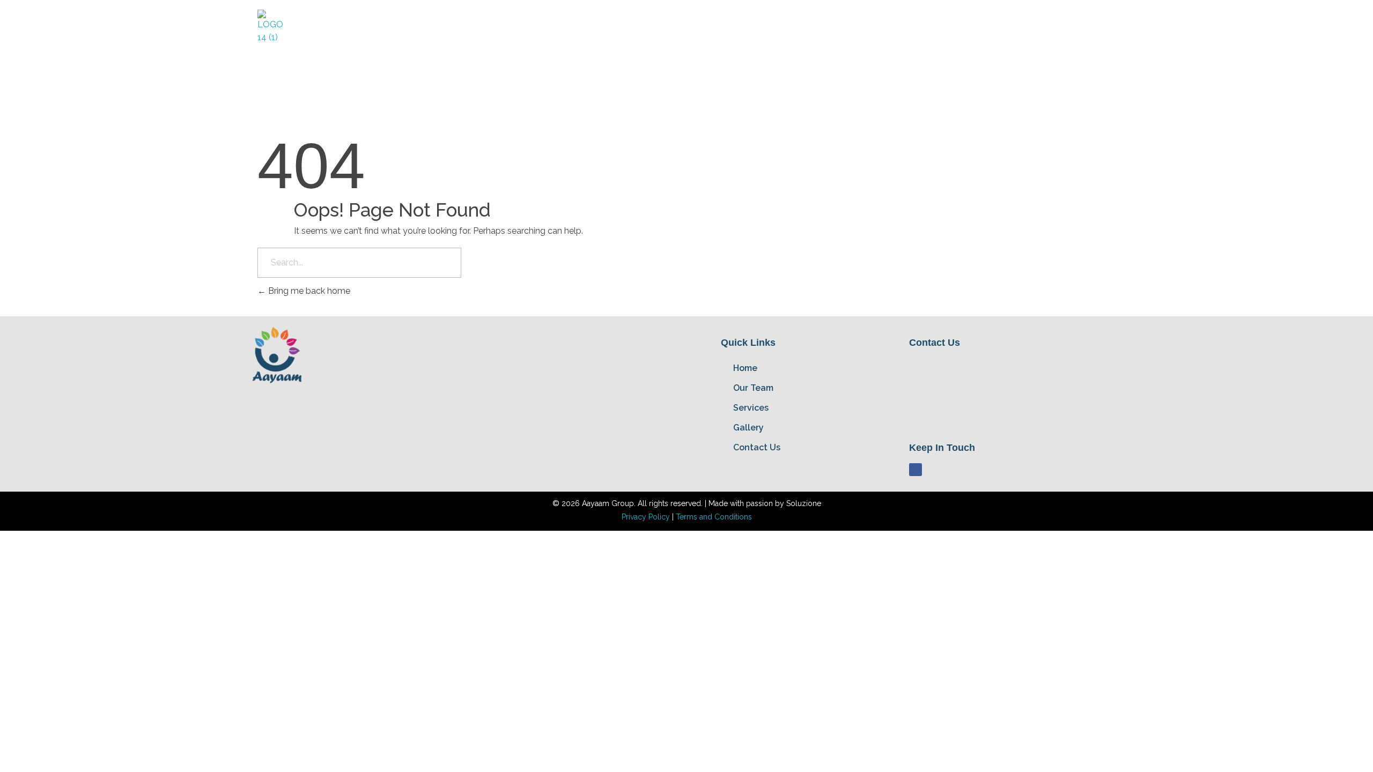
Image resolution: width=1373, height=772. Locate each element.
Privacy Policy (647, 517)
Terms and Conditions (714, 517)
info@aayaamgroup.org (998, 415)
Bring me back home (308, 291)
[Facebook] (915, 469)
